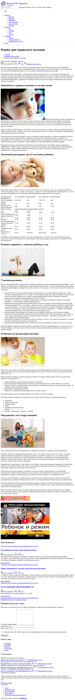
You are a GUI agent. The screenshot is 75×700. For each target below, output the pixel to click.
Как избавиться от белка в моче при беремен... (16, 663)
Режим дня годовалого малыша (11, 660)
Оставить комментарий (8, 624)
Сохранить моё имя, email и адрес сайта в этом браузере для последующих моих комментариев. (35, 632)
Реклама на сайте (6, 683)
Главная (7, 54)
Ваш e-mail (4, 628)
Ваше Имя (4, 626)
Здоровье (8, 643)
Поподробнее (5, 563)
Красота (7, 647)
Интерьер (8, 645)
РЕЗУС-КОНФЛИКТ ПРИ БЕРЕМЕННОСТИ (16, 671)
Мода (6, 650)
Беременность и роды (12, 56)
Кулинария (8, 648)
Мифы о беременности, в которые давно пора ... (17, 667)
